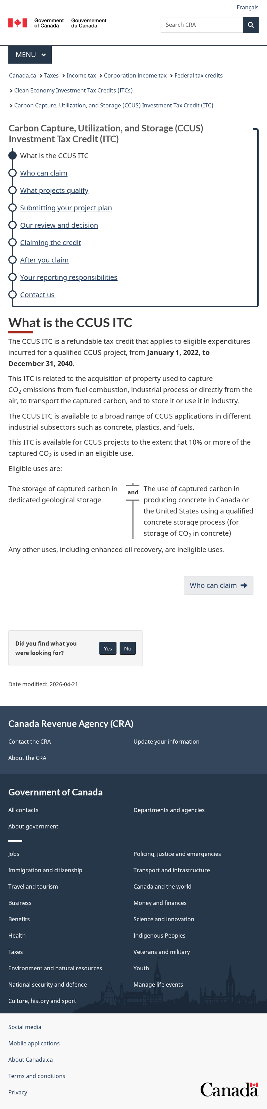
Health (17, 935)
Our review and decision (59, 225)
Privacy (17, 1092)
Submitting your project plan (66, 207)
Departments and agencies (169, 810)
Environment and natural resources (55, 968)
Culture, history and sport (42, 1001)
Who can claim (43, 173)
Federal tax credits (199, 75)
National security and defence (47, 984)
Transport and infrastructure (172, 870)
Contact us (37, 294)
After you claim (44, 260)
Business (20, 903)
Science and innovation (164, 919)
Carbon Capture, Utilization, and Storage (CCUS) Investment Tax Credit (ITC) (113, 105)
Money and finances (160, 903)
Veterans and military (162, 952)
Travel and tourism (33, 886)
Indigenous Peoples (160, 935)
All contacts (23, 810)
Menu (27, 54)
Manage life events (158, 984)
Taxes (51, 75)
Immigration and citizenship (45, 870)
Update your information (167, 741)
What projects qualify (54, 190)
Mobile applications (34, 1043)
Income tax (81, 75)
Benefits (19, 919)
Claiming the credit (50, 242)
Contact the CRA (29, 741)
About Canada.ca (30, 1059)
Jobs (13, 854)
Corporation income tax (135, 75)
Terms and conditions (36, 1076)
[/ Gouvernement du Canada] (57, 22)
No (127, 648)
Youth (141, 968)
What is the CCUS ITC (54, 155)
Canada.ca (22, 75)
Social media (24, 1027)
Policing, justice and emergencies (177, 854)
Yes (108, 648)
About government (33, 826)
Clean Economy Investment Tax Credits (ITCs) (73, 90)
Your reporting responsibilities (69, 277)
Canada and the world (163, 886)
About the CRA (27, 758)
